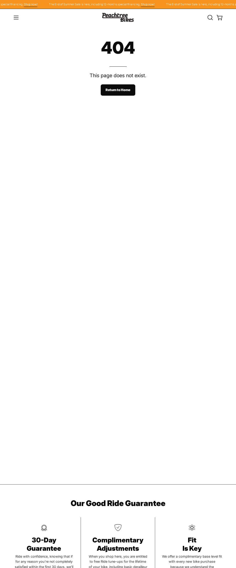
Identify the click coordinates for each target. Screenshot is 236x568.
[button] (209, 17)
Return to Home (118, 90)
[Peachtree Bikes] (118, 17)
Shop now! (27, 4)
